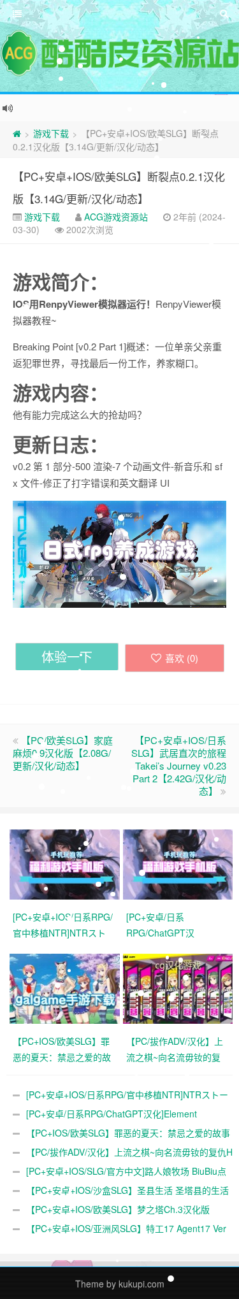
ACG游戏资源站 (116, 216)
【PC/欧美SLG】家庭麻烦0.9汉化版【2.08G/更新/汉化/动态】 (63, 752)
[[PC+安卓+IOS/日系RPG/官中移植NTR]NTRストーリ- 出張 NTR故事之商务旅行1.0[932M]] (66, 863)
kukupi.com (141, 1283)
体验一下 (66, 656)
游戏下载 (51, 133)
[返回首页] (17, 133)
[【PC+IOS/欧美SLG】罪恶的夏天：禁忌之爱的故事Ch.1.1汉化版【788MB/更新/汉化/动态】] (66, 987)
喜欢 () (181, 657)
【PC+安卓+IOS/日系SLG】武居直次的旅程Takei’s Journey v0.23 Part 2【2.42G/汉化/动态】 (178, 765)
